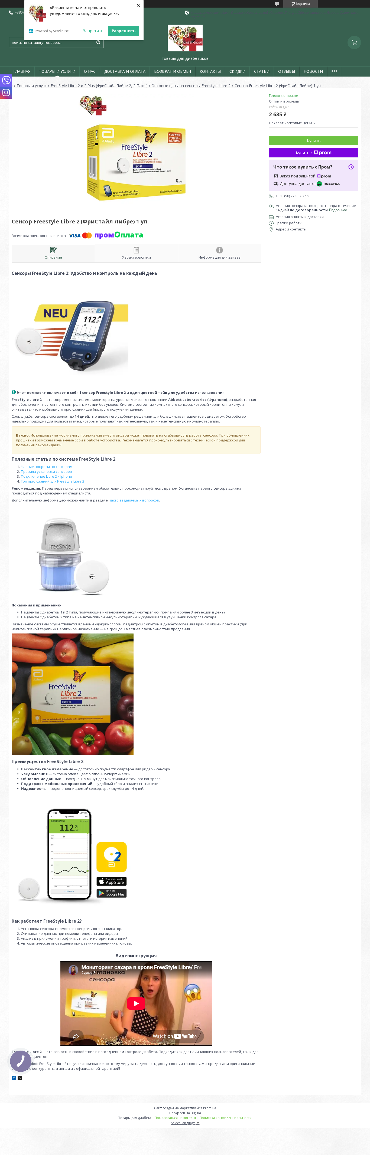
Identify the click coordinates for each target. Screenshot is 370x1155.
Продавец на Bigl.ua (185, 1113)
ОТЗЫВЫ (286, 71)
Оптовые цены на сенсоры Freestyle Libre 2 (191, 85)
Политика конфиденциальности (226, 1118)
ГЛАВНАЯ (21, 71)
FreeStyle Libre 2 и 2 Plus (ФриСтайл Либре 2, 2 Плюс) (99, 85)
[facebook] (14, 1078)
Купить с (304, 152)
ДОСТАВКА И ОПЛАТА (124, 71)
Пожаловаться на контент (175, 1118)
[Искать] (98, 42)
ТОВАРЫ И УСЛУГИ (57, 71)
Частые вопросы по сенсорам (46, 466)
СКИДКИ (237, 71)
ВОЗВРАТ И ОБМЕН (172, 71)
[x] (20, 1078)
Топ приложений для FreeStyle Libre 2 (52, 481)
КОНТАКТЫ (210, 71)
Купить (314, 140)
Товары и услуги (32, 85)
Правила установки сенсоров (46, 471)
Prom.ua (209, 1108)
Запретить (93, 30)
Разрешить (123, 30)
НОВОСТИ (313, 71)
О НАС (90, 71)
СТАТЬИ (262, 71)
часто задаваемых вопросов (134, 500)
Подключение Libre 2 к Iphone (46, 476)
